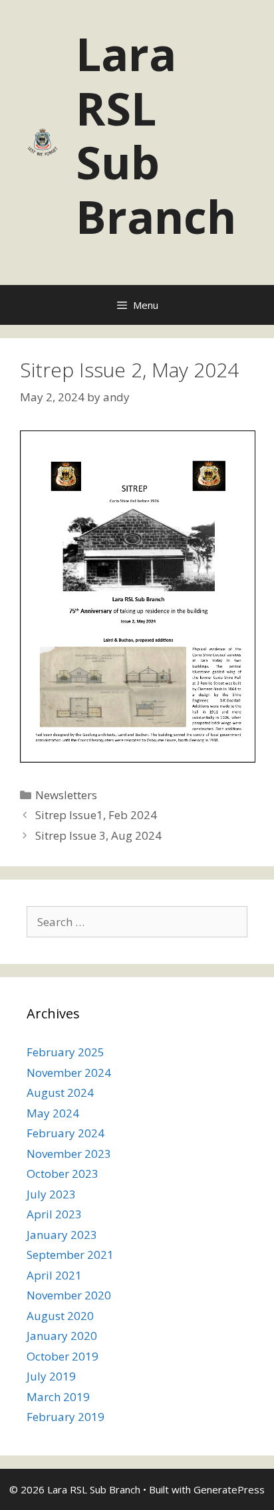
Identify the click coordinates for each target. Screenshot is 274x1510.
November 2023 (69, 1153)
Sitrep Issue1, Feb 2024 (96, 814)
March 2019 (58, 1396)
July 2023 (51, 1194)
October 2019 (62, 1356)
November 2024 (69, 1072)
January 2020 (62, 1335)
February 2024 (65, 1133)
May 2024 (53, 1113)
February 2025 (65, 1052)
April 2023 (54, 1214)
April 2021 (54, 1275)
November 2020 (69, 1295)
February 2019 (65, 1416)
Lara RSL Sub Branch (156, 135)
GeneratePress (229, 1489)
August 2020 (60, 1315)
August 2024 (60, 1092)
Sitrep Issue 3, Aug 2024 (98, 835)
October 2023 (62, 1173)
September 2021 (70, 1254)
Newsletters (66, 794)
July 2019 (51, 1376)
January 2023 (62, 1234)
